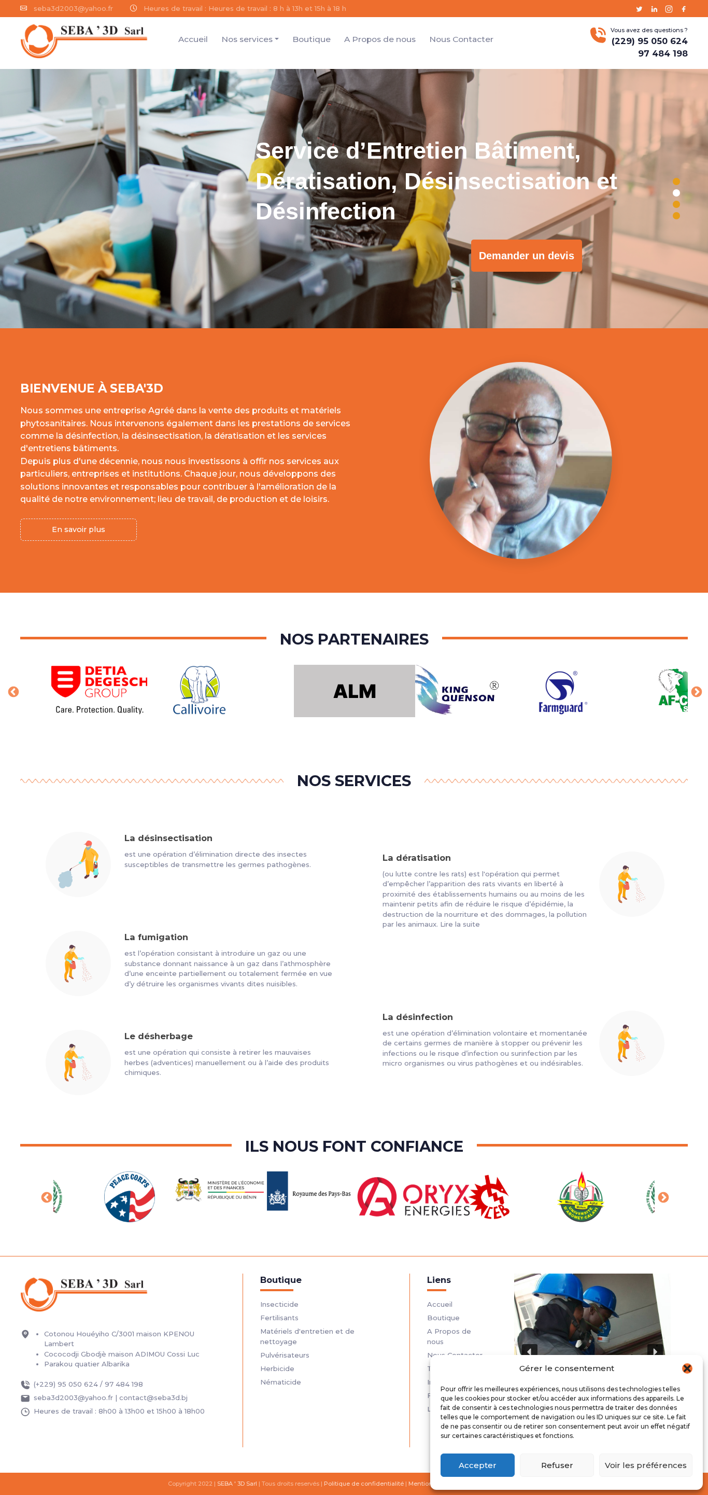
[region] (354, 198)
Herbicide (277, 1368)
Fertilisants (279, 1318)
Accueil (193, 39)
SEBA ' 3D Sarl (237, 1483)
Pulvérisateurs (284, 1355)
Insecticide (279, 1304)
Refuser (557, 1465)
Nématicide (280, 1382)
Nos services (247, 39)
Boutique (311, 39)
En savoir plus (78, 529)
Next (695, 691)
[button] (687, 1368)
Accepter (478, 1465)
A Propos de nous (380, 39)
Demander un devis (526, 255)
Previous (12, 691)
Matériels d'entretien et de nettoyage (307, 1336)
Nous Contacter (461, 39)
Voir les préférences (646, 1465)
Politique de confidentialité (364, 1483)
